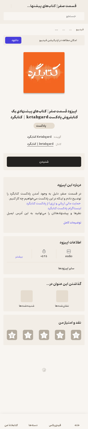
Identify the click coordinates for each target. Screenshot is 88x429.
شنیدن (44, 161)
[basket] (16, 6)
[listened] (27, 296)
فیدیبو (80, 29)
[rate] (76, 335)
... (70, 29)
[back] (82, 6)
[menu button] (6, 6)
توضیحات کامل (72, 222)
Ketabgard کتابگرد (39, 137)
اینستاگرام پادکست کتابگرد (64, 208)
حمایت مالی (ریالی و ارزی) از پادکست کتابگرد (53, 203)
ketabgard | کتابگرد (40, 144)
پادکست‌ (41, 126)
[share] (39, 100)
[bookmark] (49, 100)
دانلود (15, 40)
